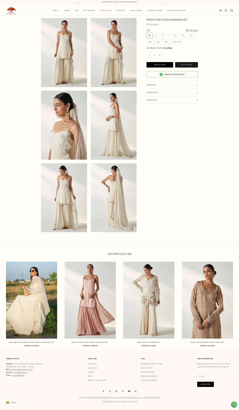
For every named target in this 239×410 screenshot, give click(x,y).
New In (56, 10)
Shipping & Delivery (149, 376)
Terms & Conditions (149, 380)
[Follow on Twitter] (110, 391)
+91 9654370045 (20, 372)
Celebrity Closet (154, 10)
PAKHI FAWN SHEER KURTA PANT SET (207, 342)
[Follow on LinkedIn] (135, 391)
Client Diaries (136, 10)
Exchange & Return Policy (152, 364)
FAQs (90, 376)
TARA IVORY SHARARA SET (149, 342)
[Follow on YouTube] (129, 391)
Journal (91, 372)
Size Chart (194, 30)
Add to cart (160, 65)
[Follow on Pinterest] (122, 391)
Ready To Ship (106, 10)
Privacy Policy (147, 368)
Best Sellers (89, 10)
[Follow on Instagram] (116, 391)
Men (76, 10)
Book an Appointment (176, 10)
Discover (121, 10)
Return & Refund (148, 372)
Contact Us (93, 368)
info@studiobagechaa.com (21, 369)
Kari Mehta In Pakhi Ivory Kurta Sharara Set (31, 342)
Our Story (92, 364)
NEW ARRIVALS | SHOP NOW (119, 2)
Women (67, 10)
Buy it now (186, 65)
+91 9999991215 (17, 375)
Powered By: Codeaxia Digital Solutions (119, 402)
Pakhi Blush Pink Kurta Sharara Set (90, 342)
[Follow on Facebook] (103, 391)
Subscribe (205, 384)
